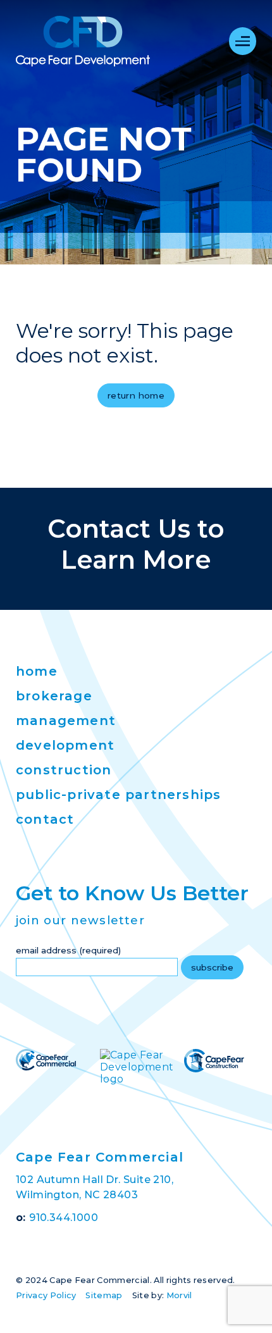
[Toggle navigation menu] (243, 41)
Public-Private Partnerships (118, 794)
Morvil (179, 1295)
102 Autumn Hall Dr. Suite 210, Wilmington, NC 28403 (94, 1187)
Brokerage (54, 696)
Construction (63, 770)
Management (66, 720)
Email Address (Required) (68, 950)
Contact (45, 819)
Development (65, 745)
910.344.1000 (63, 1218)
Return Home (136, 395)
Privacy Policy (46, 1295)
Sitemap (103, 1295)
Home (37, 671)
